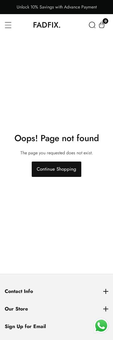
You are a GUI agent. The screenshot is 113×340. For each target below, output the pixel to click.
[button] (92, 25)
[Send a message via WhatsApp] (101, 325)
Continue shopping (56, 169)
